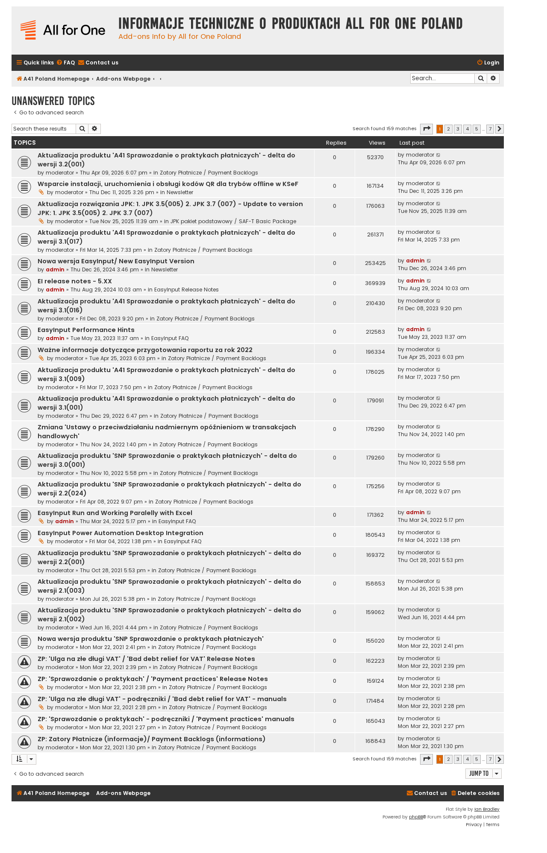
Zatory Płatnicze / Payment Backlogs (209, 172)
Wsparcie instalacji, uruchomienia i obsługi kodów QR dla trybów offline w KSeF (168, 184)
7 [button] (490, 128)
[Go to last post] (438, 155)
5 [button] (476, 128)
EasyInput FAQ (169, 338)
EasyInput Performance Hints (86, 330)
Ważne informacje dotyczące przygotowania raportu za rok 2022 (145, 350)
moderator (60, 172)
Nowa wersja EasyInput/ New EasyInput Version (116, 261)
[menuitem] (65, 63)
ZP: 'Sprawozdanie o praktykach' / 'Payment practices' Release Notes (153, 679)
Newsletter (180, 192)
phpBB (416, 817)
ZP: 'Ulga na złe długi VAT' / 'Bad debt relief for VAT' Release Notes (146, 659)
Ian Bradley (487, 809)
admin (55, 269)
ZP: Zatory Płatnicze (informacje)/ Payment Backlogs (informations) (152, 739)
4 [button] (467, 128)
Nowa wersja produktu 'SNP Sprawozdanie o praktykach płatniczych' (151, 639)
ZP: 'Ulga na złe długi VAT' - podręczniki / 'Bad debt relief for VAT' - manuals (162, 699)
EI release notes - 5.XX (75, 281)
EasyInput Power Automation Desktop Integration (120, 533)
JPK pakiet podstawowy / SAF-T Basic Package (233, 221)
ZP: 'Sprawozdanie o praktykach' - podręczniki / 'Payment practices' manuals (166, 719)
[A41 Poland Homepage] (63, 30)
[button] (426, 129)
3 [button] (457, 128)
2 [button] (448, 128)
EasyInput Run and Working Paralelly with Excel (115, 513)
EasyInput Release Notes (186, 289)
